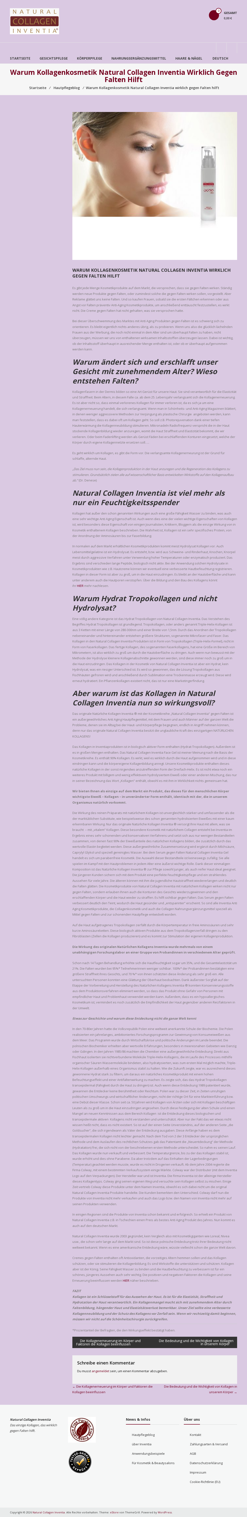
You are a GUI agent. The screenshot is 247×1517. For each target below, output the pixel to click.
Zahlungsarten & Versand (209, 1444)
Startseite (20, 58)
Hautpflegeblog (143, 1435)
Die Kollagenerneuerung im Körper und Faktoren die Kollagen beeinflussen (108, 1342)
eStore (114, 1512)
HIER (80, 586)
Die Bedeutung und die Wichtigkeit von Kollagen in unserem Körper (196, 1342)
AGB (193, 1453)
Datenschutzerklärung (206, 1463)
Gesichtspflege (54, 58)
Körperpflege (89, 58)
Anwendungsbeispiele (148, 1453)
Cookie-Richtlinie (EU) (205, 1482)
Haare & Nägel (188, 58)
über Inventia (141, 1444)
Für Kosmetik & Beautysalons (153, 1463)
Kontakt (195, 1435)
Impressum (198, 1472)
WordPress (165, 1512)
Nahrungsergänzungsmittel (138, 58)
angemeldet (100, 1371)
